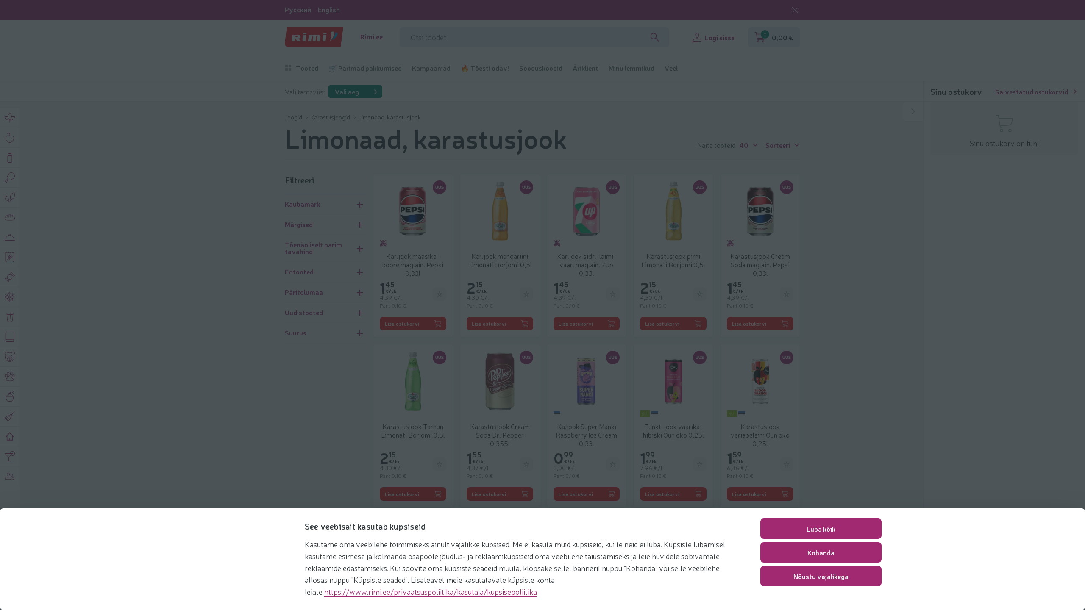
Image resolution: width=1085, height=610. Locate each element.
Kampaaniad (431, 68)
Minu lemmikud (631, 68)
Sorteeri (777, 144)
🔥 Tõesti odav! (485, 68)
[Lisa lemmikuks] (439, 294)
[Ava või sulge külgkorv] (913, 111)
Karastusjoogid (330, 117)
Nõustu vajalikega (821, 576)
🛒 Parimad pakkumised (365, 68)
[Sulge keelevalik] (795, 10)
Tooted (307, 68)
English (329, 9)
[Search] (655, 37)
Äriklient (585, 68)
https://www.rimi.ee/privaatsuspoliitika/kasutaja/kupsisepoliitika (430, 591)
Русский (298, 9)
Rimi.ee (371, 36)
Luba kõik (821, 528)
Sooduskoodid (540, 68)
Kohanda (821, 552)
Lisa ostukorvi (402, 323)
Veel (671, 68)
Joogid (294, 117)
